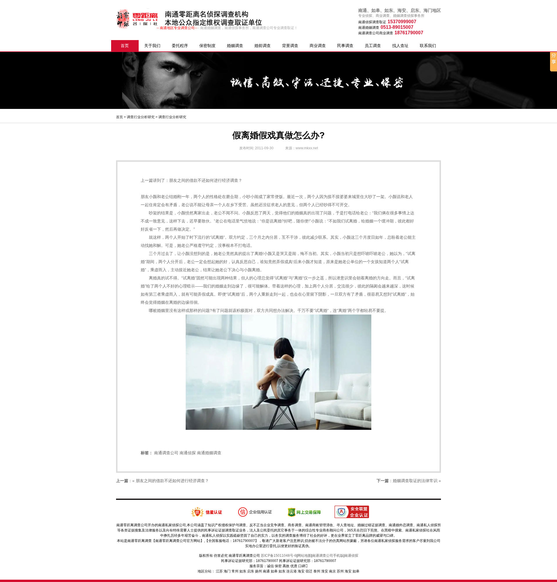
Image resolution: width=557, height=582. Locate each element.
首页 (125, 45)
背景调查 (290, 45)
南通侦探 (188, 452)
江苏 (219, 571)
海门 (227, 571)
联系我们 (428, 45)
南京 (332, 571)
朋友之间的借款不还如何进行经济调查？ (205, 180)
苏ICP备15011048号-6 (278, 556)
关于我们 (152, 45)
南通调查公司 (166, 452)
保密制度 (207, 45)
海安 (301, 571)
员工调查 (373, 45)
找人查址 (400, 45)
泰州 (316, 571)
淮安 (324, 571)
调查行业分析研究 (141, 117)
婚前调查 (262, 45)
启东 (250, 571)
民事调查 (345, 45)
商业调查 (318, 45)
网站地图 (304, 556)
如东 (242, 571)
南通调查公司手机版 (327, 556)
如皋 (274, 571)
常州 (235, 571)
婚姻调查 (235, 45)
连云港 (291, 571)
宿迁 (308, 571)
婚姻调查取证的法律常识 (415, 480)
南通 (266, 571)
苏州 (340, 571)
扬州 (258, 571)
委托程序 (180, 45)
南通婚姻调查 (209, 452)
